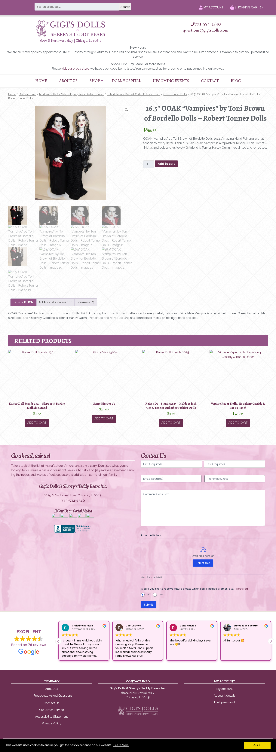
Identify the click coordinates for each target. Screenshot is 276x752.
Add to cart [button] (36, 422)
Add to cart (166, 164)
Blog (236, 81)
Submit (148, 604)
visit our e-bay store (75, 68)
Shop (95, 81)
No (148, 594)
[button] (126, 109)
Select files (203, 563)
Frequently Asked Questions (52, 695)
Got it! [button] (257, 745)
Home (41, 81)
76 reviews (37, 644)
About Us (68, 81)
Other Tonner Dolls (175, 94)
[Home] (70, 35)
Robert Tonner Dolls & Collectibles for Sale (133, 94)
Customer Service (51, 710)
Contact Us (51, 703)
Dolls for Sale (27, 94)
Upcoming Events (171, 81)
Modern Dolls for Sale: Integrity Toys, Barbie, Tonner (71, 94)
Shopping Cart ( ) (248, 7)
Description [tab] (23, 302)
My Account (213, 7)
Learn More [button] (121, 745)
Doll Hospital (126, 81)
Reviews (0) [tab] (86, 302)
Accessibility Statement (51, 716)
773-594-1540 (208, 23)
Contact (210, 81)
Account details (224, 695)
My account (224, 689)
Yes (161, 594)
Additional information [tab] (55, 302)
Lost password (224, 702)
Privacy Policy (51, 723)
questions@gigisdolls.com (205, 30)
